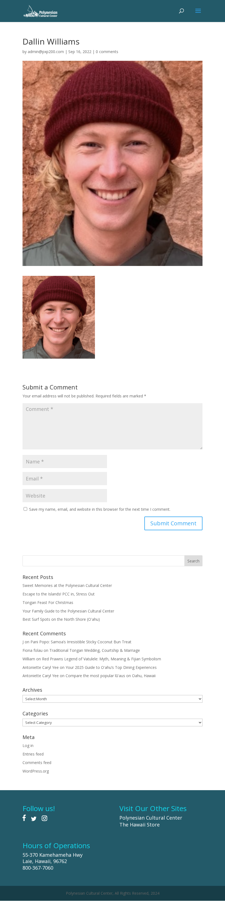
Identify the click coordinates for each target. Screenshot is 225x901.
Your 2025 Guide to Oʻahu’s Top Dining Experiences (111, 667)
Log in (27, 745)
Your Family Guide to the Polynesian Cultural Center (68, 611)
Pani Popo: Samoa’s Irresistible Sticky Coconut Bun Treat (80, 641)
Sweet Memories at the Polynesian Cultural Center (67, 585)
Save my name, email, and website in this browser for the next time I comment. (99, 509)
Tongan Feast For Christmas (47, 602)
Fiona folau (32, 650)
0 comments (107, 51)
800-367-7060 (37, 867)
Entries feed (33, 754)
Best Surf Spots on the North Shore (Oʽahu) (61, 619)
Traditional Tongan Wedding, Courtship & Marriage (94, 650)
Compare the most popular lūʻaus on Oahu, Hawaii (111, 675)
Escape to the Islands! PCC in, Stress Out (58, 594)
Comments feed (36, 762)
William (28, 658)
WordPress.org (35, 771)
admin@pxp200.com (46, 51)
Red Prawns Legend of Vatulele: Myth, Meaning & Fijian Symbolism (101, 658)
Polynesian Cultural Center (150, 817)
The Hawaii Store (139, 824)
